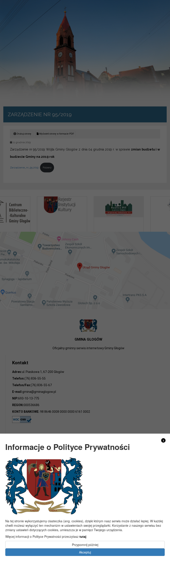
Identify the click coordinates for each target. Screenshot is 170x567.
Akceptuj (85, 552)
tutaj (82, 536)
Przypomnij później (85, 544)
